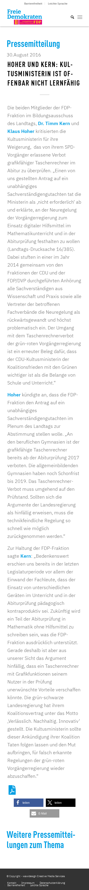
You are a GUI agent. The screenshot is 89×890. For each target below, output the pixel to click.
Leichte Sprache (57, 3)
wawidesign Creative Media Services (44, 876)
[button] (28, 803)
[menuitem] (33, 3)
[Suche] (70, 16)
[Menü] (79, 16)
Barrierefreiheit (33, 3)
